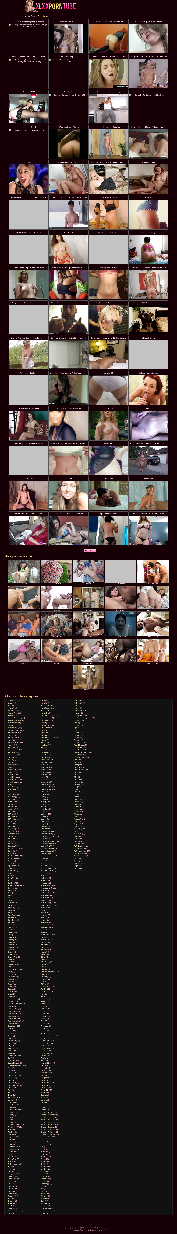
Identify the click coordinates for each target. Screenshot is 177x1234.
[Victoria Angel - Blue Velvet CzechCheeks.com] (68, 179)
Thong (76, 765)
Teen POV (78, 755)
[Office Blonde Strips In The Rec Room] (28, 284)
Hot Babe (44, 745)
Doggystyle (12, 1056)
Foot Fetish (12, 1147)
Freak (10, 1154)
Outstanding (109, 408)
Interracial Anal (46, 772)
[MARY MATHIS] (148, 319)
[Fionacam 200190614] (108, 214)
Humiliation (45, 760)
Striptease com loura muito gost (108, 303)
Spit (42, 1189)
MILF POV (44, 873)
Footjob (10, 1152)
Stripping (77, 703)
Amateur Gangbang (15, 718)
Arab (9, 762)
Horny (43, 742)
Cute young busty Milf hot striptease (28, 443)
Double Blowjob (13, 1063)
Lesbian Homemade (48, 841)
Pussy (43, 1046)
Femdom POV (13, 1127)
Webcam (77, 829)
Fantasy (10, 1112)
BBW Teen (11, 816)
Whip (76, 836)
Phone (43, 1011)
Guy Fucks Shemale (15, 1211)
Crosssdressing (13, 999)
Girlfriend (11, 1186)
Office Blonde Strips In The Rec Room (28, 268)
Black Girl (11, 878)
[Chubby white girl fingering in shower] (28, 38)
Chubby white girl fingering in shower (29, 21)
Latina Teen (45, 821)
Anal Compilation (14, 742)
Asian (10, 767)
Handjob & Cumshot (48, 715)
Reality (43, 1058)
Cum (9, 1006)
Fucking (10, 1162)
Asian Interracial (13, 782)
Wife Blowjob (79, 846)
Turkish (77, 802)
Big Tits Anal (12, 866)
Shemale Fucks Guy (48, 1132)
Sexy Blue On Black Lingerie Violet (68, 514)
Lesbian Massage (47, 848)
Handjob (44, 713)
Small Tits (44, 1166)
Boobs (10, 890)
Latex (43, 816)
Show (43, 1142)
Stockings (44, 1198)
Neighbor (44, 945)
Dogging (11, 1053)
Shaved (44, 1107)
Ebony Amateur (13, 1075)
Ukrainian (77, 807)
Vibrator (77, 814)
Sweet (76, 723)
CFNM (10, 925)
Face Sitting (12, 1105)
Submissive (78, 710)
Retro (43, 1065)
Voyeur (76, 824)
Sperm (43, 1186)
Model (43, 917)
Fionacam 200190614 (109, 197)
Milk (42, 910)
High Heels (45, 728)
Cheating (11, 945)
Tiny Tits (77, 782)
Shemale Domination (48, 1129)
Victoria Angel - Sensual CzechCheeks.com (148, 268)
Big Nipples (12, 858)
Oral (42, 967)
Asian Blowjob (13, 777)
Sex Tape (44, 1105)
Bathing (10, 836)
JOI (42, 779)
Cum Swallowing (14, 1021)
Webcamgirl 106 (28, 92)
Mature (43, 890)
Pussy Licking (46, 1051)
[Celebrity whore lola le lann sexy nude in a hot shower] (68, 319)
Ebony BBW (12, 1080)
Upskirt (76, 812)
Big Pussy (11, 861)
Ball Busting (12, 829)
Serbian (44, 1102)
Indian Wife (45, 767)
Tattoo (76, 733)
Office (43, 957)
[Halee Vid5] (148, 495)
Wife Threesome (80, 856)
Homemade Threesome (49, 738)
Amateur (11, 710)
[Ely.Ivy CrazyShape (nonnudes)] (68, 425)
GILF (9, 1171)
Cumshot (11, 1023)
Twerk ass (148, 197)
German (10, 1176)
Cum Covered (13, 1009)
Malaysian (44, 878)
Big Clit (10, 851)
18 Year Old (12, 701)
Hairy (43, 703)
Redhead (44, 1060)
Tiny (75, 777)
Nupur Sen (108, 479)
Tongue (77, 794)
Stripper (77, 701)
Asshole (10, 802)
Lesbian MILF (46, 846)
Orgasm (44, 969)
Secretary (44, 1095)
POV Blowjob (45, 987)
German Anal (12, 1179)
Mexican (44, 908)
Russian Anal (45, 1083)
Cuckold (11, 1001)
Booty (10, 895)
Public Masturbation (48, 1036)
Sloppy (43, 1162)
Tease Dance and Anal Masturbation (108, 21)
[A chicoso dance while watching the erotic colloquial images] (28, 73)
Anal (9, 740)
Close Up (11, 964)
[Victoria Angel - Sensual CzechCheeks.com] (148, 284)
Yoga (76, 866)
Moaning (44, 915)
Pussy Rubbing (46, 1053)
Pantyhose (45, 991)
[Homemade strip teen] (68, 73)
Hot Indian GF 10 (29, 127)
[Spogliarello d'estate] (108, 530)
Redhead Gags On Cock (148, 373)
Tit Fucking (78, 784)
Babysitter (11, 826)
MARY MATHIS (148, 303)
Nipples (44, 950)
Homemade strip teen (68, 57)
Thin (75, 762)
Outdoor (44, 977)
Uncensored (78, 809)
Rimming (44, 1070)
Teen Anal (77, 742)
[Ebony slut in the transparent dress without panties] (68, 284)
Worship (77, 861)
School (43, 1093)
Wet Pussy (78, 834)
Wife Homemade (80, 851)
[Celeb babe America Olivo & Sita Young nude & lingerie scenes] (68, 390)
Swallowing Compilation (82, 718)
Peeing (43, 1001)
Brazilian (11, 903)
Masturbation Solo (47, 888)
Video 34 (68, 479)
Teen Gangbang (80, 747)
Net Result (68, 232)
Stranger (44, 1203)
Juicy (43, 797)
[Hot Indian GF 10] (28, 144)
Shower (44, 1144)
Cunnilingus (12, 1026)
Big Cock (11, 853)
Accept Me (28, 479)
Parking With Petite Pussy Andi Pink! (28, 514)
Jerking (43, 794)
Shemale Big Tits (47, 1122)
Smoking (44, 1169)
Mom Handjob (46, 925)
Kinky (43, 799)
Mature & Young (46, 893)
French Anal (12, 1159)
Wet (75, 831)
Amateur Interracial (14, 720)
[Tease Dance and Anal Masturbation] (108, 38)
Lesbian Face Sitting (48, 836)
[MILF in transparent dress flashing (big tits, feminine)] (68, 460)
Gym (9, 1213)
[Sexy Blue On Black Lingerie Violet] (68, 530)
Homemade (45, 735)
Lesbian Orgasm (47, 851)
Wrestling (77, 863)
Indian (43, 765)
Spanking (44, 1184)
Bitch (9, 873)
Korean (43, 807)
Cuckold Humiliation (15, 1004)
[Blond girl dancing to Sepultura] (108, 144)
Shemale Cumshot (47, 1127)
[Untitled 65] (108, 390)
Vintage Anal (78, 819)
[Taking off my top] (148, 354)
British (10, 905)
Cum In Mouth (13, 1014)
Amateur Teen (13, 728)
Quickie (43, 1056)
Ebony (10, 1073)
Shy (42, 1147)
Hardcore (44, 720)
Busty (10, 913)
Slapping (44, 1157)
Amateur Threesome (15, 730)
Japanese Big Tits (47, 784)
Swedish (77, 720)
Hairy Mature (45, 706)
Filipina (10, 1134)
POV (42, 982)
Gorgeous (11, 1196)
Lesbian (44, 826)
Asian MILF (12, 784)
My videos (108, 443)
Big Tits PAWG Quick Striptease (28, 232)
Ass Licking (12, 797)
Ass (9, 792)
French (10, 1157)
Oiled (43, 959)
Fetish (10, 1129)
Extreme (11, 1100)
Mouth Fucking (46, 935)
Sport (43, 1191)
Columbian (12, 977)
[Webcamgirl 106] (28, 108)
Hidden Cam (45, 725)
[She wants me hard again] (108, 249)
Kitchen (43, 804)
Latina (43, 819)
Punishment (45, 1043)
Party (43, 996)
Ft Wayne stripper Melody (68, 127)
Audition (11, 804)
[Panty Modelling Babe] (28, 390)
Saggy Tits (44, 1090)
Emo (9, 1090)
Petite (43, 1006)
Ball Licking (12, 831)
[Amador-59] (68, 108)
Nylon (43, 954)
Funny (10, 1169)
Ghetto (10, 1181)
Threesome (78, 767)
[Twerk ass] (148, 214)
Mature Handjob (46, 903)
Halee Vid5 (148, 479)
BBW (9, 812)
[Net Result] (68, 249)
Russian (44, 1080)
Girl (9, 1184)
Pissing (43, 1016)
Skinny (43, 1152)
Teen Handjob (79, 750)
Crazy (10, 994)
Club (9, 967)
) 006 (29, 162)
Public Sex (45, 1038)
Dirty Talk (11, 1048)
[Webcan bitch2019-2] (68, 38)
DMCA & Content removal (88, 1230)
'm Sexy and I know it (108, 268)
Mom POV (44, 930)
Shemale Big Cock (47, 1120)
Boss (9, 898)
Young (76, 868)
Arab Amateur (12, 765)
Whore (76, 839)
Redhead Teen (46, 1063)
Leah (148, 408)
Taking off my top (148, 338)
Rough (43, 1075)
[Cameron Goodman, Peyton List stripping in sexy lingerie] (68, 354)
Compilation (12, 979)
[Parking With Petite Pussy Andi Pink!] (28, 530)
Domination (12, 1060)
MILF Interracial (46, 871)
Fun (9, 1166)
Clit (9, 962)
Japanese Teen (46, 789)
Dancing (11, 1036)
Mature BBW (45, 900)
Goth (9, 1198)
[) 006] (28, 179)
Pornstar (44, 1023)
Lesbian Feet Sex (47, 839)
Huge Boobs (45, 755)
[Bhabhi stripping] (148, 249)
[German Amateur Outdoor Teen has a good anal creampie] (28, 354)
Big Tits (10, 863)
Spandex (44, 1179)
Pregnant (44, 1026)
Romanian (44, 1073)
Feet (9, 1120)
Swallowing (78, 715)
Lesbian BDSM (46, 834)
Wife (75, 841)
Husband (44, 762)
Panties (43, 989)
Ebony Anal (12, 1078)
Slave (43, 1159)
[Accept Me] (28, 495)
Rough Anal (45, 1078)
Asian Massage (13, 787)
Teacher (77, 735)
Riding (43, 1068)
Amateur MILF (13, 725)
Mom (43, 920)
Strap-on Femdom (47, 1208)
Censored (11, 942)
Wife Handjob (79, 848)
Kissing (43, 802)
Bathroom (11, 839)
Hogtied (44, 730)
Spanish (44, 1181)
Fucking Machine (14, 1164)
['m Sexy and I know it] (108, 284)
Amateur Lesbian (14, 723)
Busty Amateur (13, 915)
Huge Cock (45, 757)
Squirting (44, 1196)
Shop (43, 1139)
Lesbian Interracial (47, 844)
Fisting (10, 1142)
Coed (10, 972)
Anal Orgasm (12, 755)
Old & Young (45, 962)
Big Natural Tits (13, 856)
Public (43, 1033)
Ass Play (11, 799)
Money (43, 932)
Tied (75, 772)
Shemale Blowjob (47, 1125)
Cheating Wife (13, 947)
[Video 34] (68, 495)
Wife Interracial (79, 853)
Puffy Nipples (45, 1041)
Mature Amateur (46, 895)
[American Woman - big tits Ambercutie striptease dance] (148, 530)
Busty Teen (12, 920)
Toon (76, 797)
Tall (75, 730)
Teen (76, 740)
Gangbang (11, 1174)
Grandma (11, 1201)
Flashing (11, 1144)
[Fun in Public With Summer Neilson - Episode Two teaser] (148, 460)
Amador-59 (68, 92)
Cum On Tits (12, 1019)
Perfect (43, 1004)
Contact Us (100, 1230)
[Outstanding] (108, 425)
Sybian (76, 728)
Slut (42, 1164)
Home (43, 733)
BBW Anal (11, 814)
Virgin (76, 821)
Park (42, 994)
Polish (43, 1019)
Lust (42, 861)
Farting (10, 1115)
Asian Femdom (13, 779)
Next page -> (89, 550)
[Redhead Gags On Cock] (148, 390)
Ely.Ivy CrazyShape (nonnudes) (69, 408)
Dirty (9, 1046)
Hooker (43, 740)
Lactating (44, 809)
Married (44, 881)
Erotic (10, 1093)
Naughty (44, 942)
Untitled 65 (108, 373)
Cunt (9, 1028)
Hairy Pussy (45, 708)
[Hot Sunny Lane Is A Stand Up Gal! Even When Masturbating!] (108, 73)
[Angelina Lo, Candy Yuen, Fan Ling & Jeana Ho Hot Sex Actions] (68, 214)
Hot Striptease (148, 92)
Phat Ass (44, 1009)
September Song (148, 162)
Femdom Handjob (14, 1125)
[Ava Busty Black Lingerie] (28, 425)
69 (9, 706)
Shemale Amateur (47, 1112)
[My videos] (108, 460)
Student (77, 708)
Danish (10, 1038)
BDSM (10, 821)
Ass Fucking (12, 794)
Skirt (42, 1154)
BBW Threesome (14, 819)
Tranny (76, 799)
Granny (10, 1203)
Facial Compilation (14, 1110)
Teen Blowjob (79, 745)
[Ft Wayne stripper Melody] (68, 144)
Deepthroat (12, 1041)
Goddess (11, 1194)
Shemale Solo (46, 1137)
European (11, 1097)
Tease (76, 738)
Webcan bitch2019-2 (68, 21)
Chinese (11, 950)
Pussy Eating (45, 1048)
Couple (10, 989)
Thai (75, 760)
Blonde (10, 881)
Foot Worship (12, 1149)
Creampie (11, 996)
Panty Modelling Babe (29, 373)
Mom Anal (44, 922)
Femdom (11, 1122)
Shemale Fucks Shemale (50, 1134)
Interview (44, 775)
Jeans (43, 792)
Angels (10, 760)
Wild (75, 858)
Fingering (11, 1137)
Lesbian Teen (46, 853)
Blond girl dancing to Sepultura (108, 127)
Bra (9, 900)
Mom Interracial (46, 927)
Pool (42, 1021)
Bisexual (11, 871)
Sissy (43, 1149)
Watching (77, 826)
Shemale (44, 1110)
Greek (10, 1206)
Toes (76, 789)
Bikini (10, 868)
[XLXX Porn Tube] (51, 6)
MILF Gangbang (46, 868)
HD (42, 701)
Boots (10, 893)
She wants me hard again (108, 232)
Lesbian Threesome (48, 856)
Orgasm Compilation (48, 972)
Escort (10, 1095)
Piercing (44, 1014)
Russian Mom (46, 1085)
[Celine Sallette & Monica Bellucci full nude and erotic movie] (148, 144)
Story (43, 1201)
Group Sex (11, 1208)
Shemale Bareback (48, 1115)
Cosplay (11, 982)
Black (10, 876)
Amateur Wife (12, 733)
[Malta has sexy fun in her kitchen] (148, 38)
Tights (76, 775)
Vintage (77, 816)
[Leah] (148, 425)
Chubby (10, 952)
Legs (43, 824)
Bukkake (11, 910)
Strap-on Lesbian (47, 1211)
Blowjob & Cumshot (15, 885)
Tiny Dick (77, 779)
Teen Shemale (79, 757)
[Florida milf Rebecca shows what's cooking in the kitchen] (108, 179)
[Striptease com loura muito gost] (108, 319)
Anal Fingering (13, 750)
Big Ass (10, 846)
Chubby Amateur (14, 954)
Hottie (43, 750)
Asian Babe (12, 775)
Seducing (44, 1097)
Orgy (42, 974)
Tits (75, 787)
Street (43, 1213)
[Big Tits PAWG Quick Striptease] (28, 249)
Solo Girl (44, 1176)
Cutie (10, 1031)
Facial (10, 1107)
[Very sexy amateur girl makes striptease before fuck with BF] (28, 319)
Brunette (11, 908)
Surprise (77, 713)
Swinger (77, 725)
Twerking (77, 804)
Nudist (43, 952)
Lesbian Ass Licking (48, 831)
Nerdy (43, 947)
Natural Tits (45, 940)
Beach (10, 841)
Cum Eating (12, 1011)
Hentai (43, 723)
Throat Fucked (79, 770)
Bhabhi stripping (148, 232)
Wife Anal (77, 844)
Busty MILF (12, 917)
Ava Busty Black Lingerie (29, 408)
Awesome (11, 809)
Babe (10, 824)
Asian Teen (12, 789)
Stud (76, 706)
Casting (10, 935)
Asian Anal (11, 772)
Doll (9, 1058)
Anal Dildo (11, 747)
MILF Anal (44, 866)
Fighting (10, 1132)
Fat (9, 1117)
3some (10, 703)
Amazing (11, 735)
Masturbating (45, 885)
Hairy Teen (45, 710)
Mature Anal (45, 898)
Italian (43, 777)
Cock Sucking (12, 969)
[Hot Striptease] (148, 108)
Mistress (44, 913)
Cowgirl (10, 991)
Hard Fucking (46, 718)
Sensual (44, 1100)
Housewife (45, 752)
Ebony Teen (12, 1088)
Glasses (10, 1189)
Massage (44, 883)
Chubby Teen (12, 957)
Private (43, 1031)
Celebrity (11, 940)
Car (9, 930)
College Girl (12, 974)
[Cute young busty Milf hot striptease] (28, 460)
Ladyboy (44, 814)
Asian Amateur (13, 770)
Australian (11, 807)
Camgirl (10, 927)
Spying (43, 1194)
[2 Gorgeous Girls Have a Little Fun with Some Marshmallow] (148, 73)
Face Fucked (12, 1102)
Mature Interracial (47, 905)
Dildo (10, 1043)
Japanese (44, 782)
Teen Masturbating (80, 752)
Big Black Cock (13, 848)
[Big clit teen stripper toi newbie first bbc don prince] (108, 354)
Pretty (43, 1028)
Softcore (44, 1171)
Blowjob (10, 883)
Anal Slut (11, 757)
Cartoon (10, 932)
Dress (10, 1068)
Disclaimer (76, 1230)
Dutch (10, 1070)
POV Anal (44, 984)
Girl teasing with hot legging (108, 92)
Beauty (10, 844)
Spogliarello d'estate (108, 514)
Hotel (43, 747)
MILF (43, 863)
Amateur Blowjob (14, 715)
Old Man (44, 964)
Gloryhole (11, 1191)
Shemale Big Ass (47, 1117)
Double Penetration (15, 1065)
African (10, 708)
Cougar (10, 987)
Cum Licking (12, 1016)
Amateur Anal (12, 713)
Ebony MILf (12, 1083)
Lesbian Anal (45, 829)
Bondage (11, 888)
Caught (10, 937)
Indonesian (45, 770)
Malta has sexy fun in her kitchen (148, 21)
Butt (9, 922)
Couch (10, 984)
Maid (43, 876)
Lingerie (44, 858)
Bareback (11, 834)
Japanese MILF (46, 787)
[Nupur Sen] (108, 495)
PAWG (43, 979)
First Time (11, 1139)
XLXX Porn (30, 16)
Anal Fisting (12, 752)
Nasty (43, 937)
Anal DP (11, 745)
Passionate (45, 999)
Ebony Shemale (13, 1085)
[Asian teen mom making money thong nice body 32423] (28, 214)
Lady (43, 812)
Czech (10, 1033)
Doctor (10, 1051)
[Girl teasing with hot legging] (108, 108)
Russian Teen (46, 1088)
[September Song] (148, 179)
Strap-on (44, 1206)
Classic (10, 959)
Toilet (76, 792)
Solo (42, 1174)
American (11, 738)
